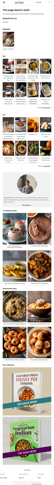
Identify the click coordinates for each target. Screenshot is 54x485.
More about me (26, 205)
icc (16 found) (46, 166)
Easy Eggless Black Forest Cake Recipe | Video (8, 78)
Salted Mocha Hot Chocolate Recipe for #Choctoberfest (20, 101)
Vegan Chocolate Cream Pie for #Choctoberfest (8, 101)
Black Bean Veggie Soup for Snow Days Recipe (33, 78)
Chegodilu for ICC (33, 134)
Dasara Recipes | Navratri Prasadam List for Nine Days (21, 78)
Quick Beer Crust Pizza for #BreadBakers (45, 101)
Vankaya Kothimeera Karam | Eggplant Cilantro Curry (33, 160)
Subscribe (21, 477)
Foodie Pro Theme (36, 484)
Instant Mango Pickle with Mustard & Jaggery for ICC (20, 136)
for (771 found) (46, 107)
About (39, 477)
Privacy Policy (3, 477)
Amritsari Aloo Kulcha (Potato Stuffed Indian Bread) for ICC (8, 136)
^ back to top (27, 470)
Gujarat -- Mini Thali (8, 49)
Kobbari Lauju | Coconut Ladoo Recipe (8, 160)
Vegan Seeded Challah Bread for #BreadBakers (33, 101)
